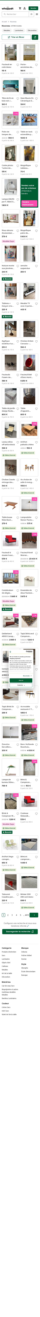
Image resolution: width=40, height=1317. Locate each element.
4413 (27, 915)
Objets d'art (6, 962)
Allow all (21, 680)
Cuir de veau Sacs (8, 986)
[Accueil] (9, 8)
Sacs (3, 955)
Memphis (24, 968)
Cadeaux (5, 966)
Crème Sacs (6, 1007)
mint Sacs (5, 1011)
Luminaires (6, 959)
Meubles (5, 970)
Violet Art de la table (9, 1014)
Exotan (23, 959)
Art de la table (7, 973)
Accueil (4, 22)
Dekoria (24, 952)
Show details (26, 675)
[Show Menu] (37, 14)
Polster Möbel (26, 955)
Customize (20, 685)
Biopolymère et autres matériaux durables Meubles (10, 992)
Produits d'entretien (9, 952)
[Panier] (20, 8)
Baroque (24, 975)
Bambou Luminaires (9, 998)
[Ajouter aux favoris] (18, 65)
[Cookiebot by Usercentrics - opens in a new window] (26, 652)
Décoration (6, 977)
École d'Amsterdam (28, 971)
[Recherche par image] (31, 14)
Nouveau (13, 22)
